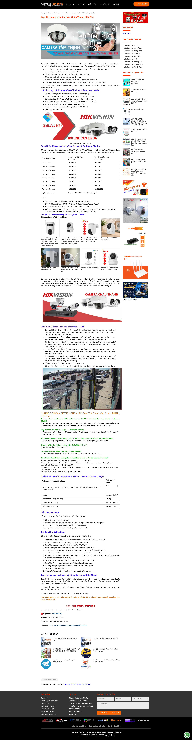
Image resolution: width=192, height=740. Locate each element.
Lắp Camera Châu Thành (133, 48)
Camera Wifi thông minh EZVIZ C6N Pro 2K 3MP (109, 268)
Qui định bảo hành (114, 726)
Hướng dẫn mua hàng (78, 726)
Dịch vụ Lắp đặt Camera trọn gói (80, 703)
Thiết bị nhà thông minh (49, 714)
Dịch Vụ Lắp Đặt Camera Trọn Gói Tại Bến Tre (138, 151)
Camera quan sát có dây (49, 701)
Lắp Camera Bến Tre (132, 45)
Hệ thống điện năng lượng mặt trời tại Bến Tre (138, 161)
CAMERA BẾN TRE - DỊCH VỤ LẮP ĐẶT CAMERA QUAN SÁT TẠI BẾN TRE (66, 650)
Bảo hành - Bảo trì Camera (78, 701)
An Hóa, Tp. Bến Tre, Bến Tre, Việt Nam (78, 684)
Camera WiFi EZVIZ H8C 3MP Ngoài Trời (49, 268)
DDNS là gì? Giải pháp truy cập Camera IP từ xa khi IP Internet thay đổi (139, 172)
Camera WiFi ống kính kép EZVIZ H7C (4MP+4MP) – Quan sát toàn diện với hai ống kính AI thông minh (70, 240)
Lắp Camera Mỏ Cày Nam (133, 64)
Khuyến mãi (104, 4)
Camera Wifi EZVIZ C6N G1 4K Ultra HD (110, 239)
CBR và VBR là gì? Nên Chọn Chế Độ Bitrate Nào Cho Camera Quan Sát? (139, 142)
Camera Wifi (45, 698)
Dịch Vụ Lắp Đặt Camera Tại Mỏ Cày (105, 638)
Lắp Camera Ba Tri (131, 59)
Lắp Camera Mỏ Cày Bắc (133, 62)
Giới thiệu (70, 4)
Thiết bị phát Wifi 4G (48, 706)
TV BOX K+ (73, 714)
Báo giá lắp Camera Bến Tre (78, 698)
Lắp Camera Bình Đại (132, 53)
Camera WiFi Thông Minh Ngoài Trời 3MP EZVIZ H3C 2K (70, 269)
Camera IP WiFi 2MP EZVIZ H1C (90, 268)
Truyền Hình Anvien (47, 712)
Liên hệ (116, 4)
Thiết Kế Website (75, 712)
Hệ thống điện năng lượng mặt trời (81, 706)
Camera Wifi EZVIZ (137, 109)
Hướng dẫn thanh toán (97, 726)
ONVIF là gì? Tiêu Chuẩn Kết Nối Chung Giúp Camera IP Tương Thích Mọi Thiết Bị (139, 122)
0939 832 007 (143, 4)
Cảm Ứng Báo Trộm (47, 709)
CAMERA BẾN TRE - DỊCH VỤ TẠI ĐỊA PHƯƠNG (138, 81)
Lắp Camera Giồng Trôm (133, 51)
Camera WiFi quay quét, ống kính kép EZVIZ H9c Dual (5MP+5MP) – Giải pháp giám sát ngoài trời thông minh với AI (49, 241)
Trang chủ (44, 13)
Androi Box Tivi (74, 709)
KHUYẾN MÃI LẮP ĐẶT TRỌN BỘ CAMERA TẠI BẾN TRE (139, 101)
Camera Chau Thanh (54, 13)
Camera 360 (45, 703)
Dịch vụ (81, 4)
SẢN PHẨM (127, 34)
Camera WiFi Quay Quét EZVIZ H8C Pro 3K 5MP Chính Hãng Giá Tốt (89, 239)
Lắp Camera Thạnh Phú (133, 67)
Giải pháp (92, 4)
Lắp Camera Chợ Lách (132, 56)
